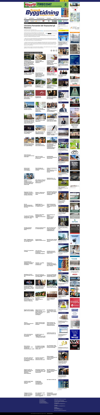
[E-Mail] (56, 50)
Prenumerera (31, 18)
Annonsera (49, 18)
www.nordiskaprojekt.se (42, 401)
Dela (46, 33)
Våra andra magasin (40, 18)
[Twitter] (51, 50)
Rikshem (42, 30)
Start (25, 18)
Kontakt (55, 18)
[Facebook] (54, 50)
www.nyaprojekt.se (42, 400)
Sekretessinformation (50, 413)
